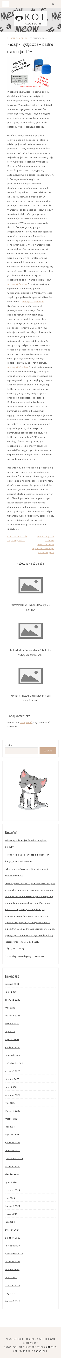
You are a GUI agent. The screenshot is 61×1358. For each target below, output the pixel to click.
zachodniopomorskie (17, 38)
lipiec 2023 (11, 1277)
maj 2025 (10, 1103)
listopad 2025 (12, 1055)
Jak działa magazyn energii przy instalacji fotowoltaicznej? (26, 872)
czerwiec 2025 (12, 1095)
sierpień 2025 (12, 1079)
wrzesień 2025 (12, 1071)
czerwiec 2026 (12, 1000)
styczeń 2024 (12, 1230)
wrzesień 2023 (12, 1261)
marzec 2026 (12, 1023)
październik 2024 (14, 1158)
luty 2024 (10, 1222)
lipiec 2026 (11, 992)
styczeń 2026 (12, 1039)
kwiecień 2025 (12, 1111)
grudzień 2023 (12, 1238)
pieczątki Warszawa (33, 301)
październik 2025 (14, 1063)
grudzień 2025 (12, 1047)
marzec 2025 (12, 1119)
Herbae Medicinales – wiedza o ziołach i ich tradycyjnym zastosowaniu (27, 858)
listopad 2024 (12, 1150)
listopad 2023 (12, 1246)
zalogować (26, 722)
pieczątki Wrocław (17, 367)
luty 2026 (10, 1031)
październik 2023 (14, 1253)
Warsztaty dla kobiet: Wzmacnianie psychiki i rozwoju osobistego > (43, 544)
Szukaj (9, 745)
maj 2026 (10, 1008)
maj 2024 (10, 1198)
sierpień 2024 (12, 1174)
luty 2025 (10, 1127)
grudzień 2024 (12, 1142)
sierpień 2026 (12, 984)
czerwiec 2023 (12, 1285)
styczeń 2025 (12, 1134)
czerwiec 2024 (12, 1190)
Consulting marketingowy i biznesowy (24, 956)
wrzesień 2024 (12, 1166)
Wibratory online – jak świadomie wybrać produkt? (26, 843)
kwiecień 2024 (12, 1206)
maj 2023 (10, 1293)
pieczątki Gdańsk (17, 284)
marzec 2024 (12, 1214)
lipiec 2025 (11, 1087)
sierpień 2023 (12, 1269)
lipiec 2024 (11, 1182)
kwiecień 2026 (12, 1015)
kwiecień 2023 (12, 1301)
